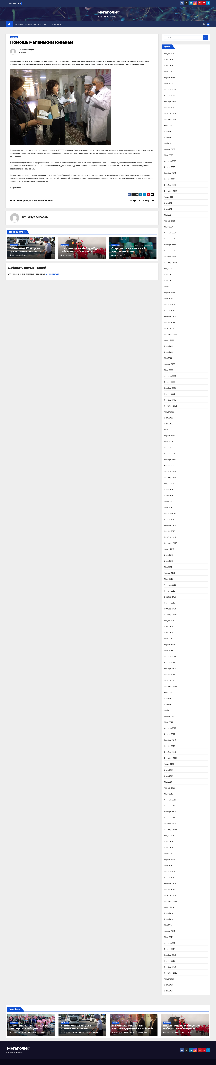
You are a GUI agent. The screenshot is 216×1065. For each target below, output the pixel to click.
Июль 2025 (168, 131)
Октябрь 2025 (170, 113)
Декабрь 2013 (170, 955)
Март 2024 (168, 227)
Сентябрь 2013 (170, 973)
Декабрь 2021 (170, 388)
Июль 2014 (168, 913)
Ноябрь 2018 (169, 603)
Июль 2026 (168, 60)
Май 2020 (168, 501)
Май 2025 (168, 143)
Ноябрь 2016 (169, 746)
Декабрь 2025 (170, 101)
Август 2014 (169, 907)
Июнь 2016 (168, 776)
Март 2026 (168, 84)
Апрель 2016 (169, 788)
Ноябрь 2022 (169, 322)
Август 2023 (169, 269)
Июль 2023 (168, 275)
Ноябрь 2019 (169, 531)
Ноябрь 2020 (169, 466)
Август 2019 (169, 549)
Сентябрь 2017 (170, 686)
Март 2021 (168, 442)
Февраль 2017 (170, 728)
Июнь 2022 (168, 352)
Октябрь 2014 (170, 895)
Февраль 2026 (170, 90)
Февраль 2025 (170, 161)
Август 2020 (169, 483)
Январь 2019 (169, 591)
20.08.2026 (16, 1032)
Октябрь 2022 (170, 328)
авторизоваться (52, 274)
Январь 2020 (169, 519)
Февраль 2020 (170, 513)
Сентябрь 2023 (170, 263)
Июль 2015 (168, 842)
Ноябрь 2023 (169, 251)
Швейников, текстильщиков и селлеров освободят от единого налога (31, 1028)
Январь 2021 (169, 454)
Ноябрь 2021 (169, 394)
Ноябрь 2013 (169, 961)
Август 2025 (169, 125)
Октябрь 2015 (170, 824)
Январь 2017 (169, 734)
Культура (115, 1022)
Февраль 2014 (170, 943)
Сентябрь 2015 (170, 830)
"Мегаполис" (108, 12)
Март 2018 (168, 651)
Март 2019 (168, 579)
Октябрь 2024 (170, 185)
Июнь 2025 (168, 137)
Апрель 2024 (169, 221)
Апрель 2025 (169, 149)
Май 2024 (168, 215)
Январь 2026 (169, 96)
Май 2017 (168, 710)
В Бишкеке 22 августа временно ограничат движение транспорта (25, 251)
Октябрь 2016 (170, 752)
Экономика (13, 1022)
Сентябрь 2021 (170, 406)
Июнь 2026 (168, 66)
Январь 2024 (169, 239)
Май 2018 (168, 639)
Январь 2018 (169, 663)
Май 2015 (168, 854)
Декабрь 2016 (170, 740)
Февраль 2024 (170, 233)
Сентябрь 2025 (170, 119)
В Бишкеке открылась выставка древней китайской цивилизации (132, 1028)
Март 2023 (168, 298)
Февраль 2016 (170, 800)
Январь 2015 (169, 877)
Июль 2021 (168, 418)
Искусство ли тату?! (141, 200)
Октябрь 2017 (170, 680)
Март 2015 (168, 865)
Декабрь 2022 (170, 316)
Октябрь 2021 (170, 400)
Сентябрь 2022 (170, 334)
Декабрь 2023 (170, 245)
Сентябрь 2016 (170, 758)
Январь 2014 (169, 949)
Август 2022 (169, 340)
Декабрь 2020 (170, 460)
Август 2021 (169, 412)
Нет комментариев (39, 1032)
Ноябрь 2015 (169, 818)
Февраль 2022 (170, 376)
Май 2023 (168, 287)
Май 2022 (168, 358)
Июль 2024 (168, 203)
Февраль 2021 (170, 448)
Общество (14, 37)
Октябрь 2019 (170, 537)
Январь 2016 (169, 806)
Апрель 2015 (169, 859)
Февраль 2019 (170, 585)
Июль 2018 (168, 627)
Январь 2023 (169, 310)
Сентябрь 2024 (170, 191)
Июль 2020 (168, 489)
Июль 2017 (168, 698)
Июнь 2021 (168, 424)
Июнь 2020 (168, 495)
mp (25, 255)
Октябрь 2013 (170, 967)
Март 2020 (168, 507)
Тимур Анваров (27, 50)
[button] (204, 24)
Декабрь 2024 (170, 173)
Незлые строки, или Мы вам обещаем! (32, 200)
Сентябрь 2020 (170, 478)
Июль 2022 (168, 346)
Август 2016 (169, 764)
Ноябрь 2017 (169, 674)
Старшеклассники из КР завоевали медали (128, 250)
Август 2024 (169, 197)
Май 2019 (168, 567)
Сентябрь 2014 (170, 901)
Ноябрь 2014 (169, 889)
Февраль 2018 (170, 657)
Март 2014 (168, 937)
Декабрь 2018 (170, 597)
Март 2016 (168, 794)
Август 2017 (169, 692)
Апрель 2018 (169, 645)
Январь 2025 (169, 167)
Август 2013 (169, 979)
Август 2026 (169, 54)
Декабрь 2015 (170, 812)
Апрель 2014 (169, 931)
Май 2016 (168, 782)
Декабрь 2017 (170, 668)
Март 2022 (168, 370)
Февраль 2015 (170, 871)
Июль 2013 (168, 985)
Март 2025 (168, 155)
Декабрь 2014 (170, 883)
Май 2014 (168, 925)
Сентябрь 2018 (170, 615)
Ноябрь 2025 (169, 107)
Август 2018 (169, 621)
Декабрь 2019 (170, 525)
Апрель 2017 (169, 716)
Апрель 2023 (169, 292)
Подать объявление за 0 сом (30, 24)
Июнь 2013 (168, 991)
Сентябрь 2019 (170, 543)
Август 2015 (169, 836)
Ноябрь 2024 (169, 179)
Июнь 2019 (168, 561)
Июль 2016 (168, 770)
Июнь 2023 (168, 281)
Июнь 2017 (168, 704)
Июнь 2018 (168, 633)
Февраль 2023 (170, 304)
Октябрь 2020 (170, 472)
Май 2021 (168, 430)
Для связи (56, 24)
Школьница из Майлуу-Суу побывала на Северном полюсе (79, 251)
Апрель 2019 (169, 573)
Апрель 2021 (169, 436)
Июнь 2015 (168, 848)
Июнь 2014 (168, 919)
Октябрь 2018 (170, 609)
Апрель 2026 (169, 78)
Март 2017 (168, 722)
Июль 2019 (168, 555)
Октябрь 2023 (170, 257)
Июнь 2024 (168, 209)
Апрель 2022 (169, 364)
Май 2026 (168, 72)
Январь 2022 (169, 382)
